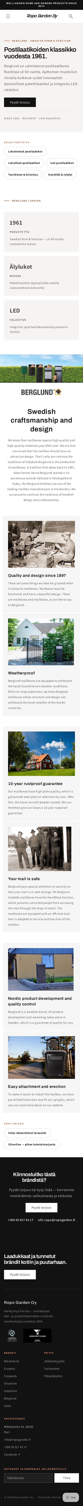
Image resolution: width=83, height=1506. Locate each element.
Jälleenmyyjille (54, 1361)
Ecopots (9, 1368)
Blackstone (11, 1361)
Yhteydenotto (53, 1376)
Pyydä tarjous (20, 102)
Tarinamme (51, 1368)
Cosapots (10, 1376)
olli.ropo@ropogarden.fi (56, 1220)
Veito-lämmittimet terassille (27, 1133)
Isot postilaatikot (62, 163)
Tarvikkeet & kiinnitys (23, 174)
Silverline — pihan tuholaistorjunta (31, 1144)
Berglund (10, 1398)
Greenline (10, 1391)
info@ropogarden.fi (17, 1439)
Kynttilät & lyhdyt (60, 174)
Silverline (10, 1383)
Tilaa (67, 1478)
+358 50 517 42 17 (20, 1220)
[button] (8, 16)
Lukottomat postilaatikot (25, 151)
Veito (7, 1406)
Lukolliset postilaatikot (24, 163)
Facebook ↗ (12, 1454)
